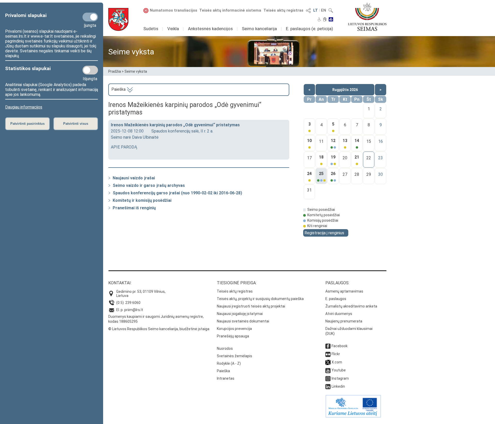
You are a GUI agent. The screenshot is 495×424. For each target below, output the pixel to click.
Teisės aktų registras (283, 10)
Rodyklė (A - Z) (229, 363)
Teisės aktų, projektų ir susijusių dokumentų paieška (260, 299)
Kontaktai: (119, 282)
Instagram (340, 378)
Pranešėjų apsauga (233, 336)
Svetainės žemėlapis (234, 356)
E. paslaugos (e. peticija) (309, 28)
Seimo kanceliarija (259, 28)
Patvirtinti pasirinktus (27, 124)
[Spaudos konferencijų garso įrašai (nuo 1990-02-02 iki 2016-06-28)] (109, 192)
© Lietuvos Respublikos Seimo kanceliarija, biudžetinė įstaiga (158, 329)
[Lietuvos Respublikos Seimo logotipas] (367, 17)
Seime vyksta (136, 71)
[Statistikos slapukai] (90, 70)
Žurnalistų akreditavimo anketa (351, 306)
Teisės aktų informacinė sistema (230, 10)
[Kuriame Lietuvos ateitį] (353, 416)
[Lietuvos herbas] (118, 19)
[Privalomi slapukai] (90, 17)
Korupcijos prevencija (234, 329)
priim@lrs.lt (133, 310)
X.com (337, 362)
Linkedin (338, 386)
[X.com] (328, 362)
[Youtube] (328, 370)
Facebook (340, 346)
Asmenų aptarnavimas (344, 291)
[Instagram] (328, 378)
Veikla (173, 28)
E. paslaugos (335, 299)
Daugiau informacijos (23, 107)
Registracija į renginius (324, 232)
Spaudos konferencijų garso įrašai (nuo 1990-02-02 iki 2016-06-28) (177, 192)
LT (315, 10)
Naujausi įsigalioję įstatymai (240, 314)
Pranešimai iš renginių (134, 207)
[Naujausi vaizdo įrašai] (109, 178)
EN (323, 10)
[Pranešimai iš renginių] (109, 207)
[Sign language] (325, 19)
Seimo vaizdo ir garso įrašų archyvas (149, 185)
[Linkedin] (328, 386)
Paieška (119, 89)
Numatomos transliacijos (173, 10)
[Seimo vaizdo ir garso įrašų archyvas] (109, 185)
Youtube (339, 370)
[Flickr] (328, 354)
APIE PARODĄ (124, 147)
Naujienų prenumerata (343, 321)
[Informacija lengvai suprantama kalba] (331, 19)
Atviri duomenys (338, 314)
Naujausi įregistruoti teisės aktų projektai (251, 306)
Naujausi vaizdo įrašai (134, 178)
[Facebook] (328, 346)
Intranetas (225, 378)
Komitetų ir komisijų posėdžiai (142, 200)
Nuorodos (225, 348)
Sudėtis (150, 28)
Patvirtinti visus (75, 124)
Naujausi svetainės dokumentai (243, 321)
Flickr (336, 354)
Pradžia (114, 71)
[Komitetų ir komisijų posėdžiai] (109, 200)
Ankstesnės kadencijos (210, 28)
